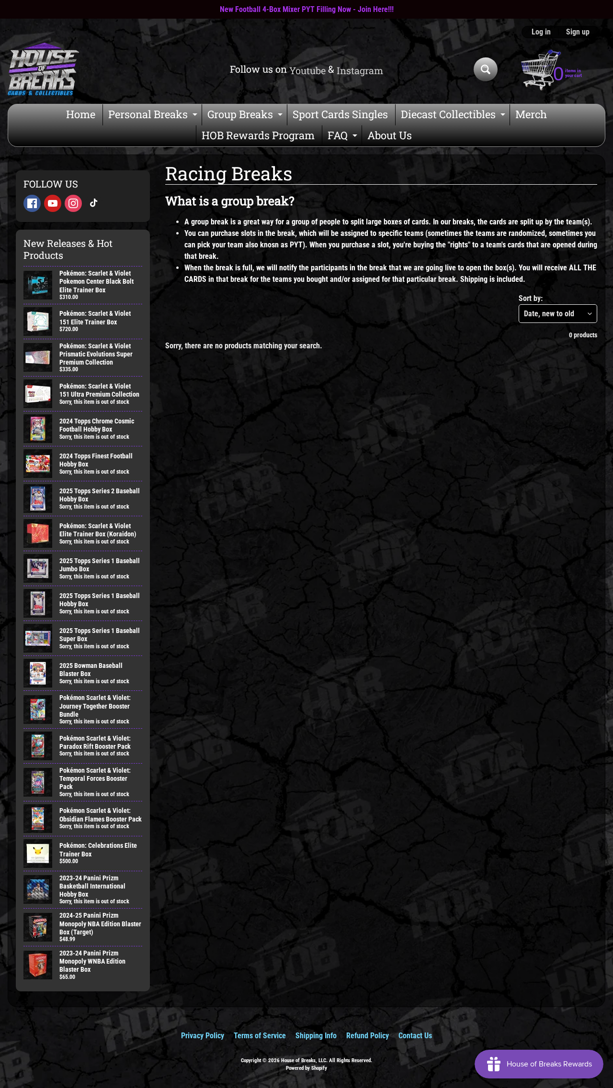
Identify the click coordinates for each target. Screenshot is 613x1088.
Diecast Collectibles (454, 116)
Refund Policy (367, 1035)
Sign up (578, 32)
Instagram (360, 70)
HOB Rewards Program (258, 135)
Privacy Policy (202, 1035)
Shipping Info (316, 1035)
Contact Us (415, 1035)
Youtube (307, 70)
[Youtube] (52, 203)
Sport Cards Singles (340, 114)
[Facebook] (32, 203)
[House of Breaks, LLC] (43, 69)
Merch (531, 114)
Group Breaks (246, 116)
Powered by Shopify (306, 1068)
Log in (541, 32)
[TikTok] (93, 203)
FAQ (344, 137)
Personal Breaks (154, 116)
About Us (389, 135)
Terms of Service (260, 1035)
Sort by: (531, 298)
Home (80, 114)
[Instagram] (73, 203)
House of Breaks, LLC (303, 1060)
